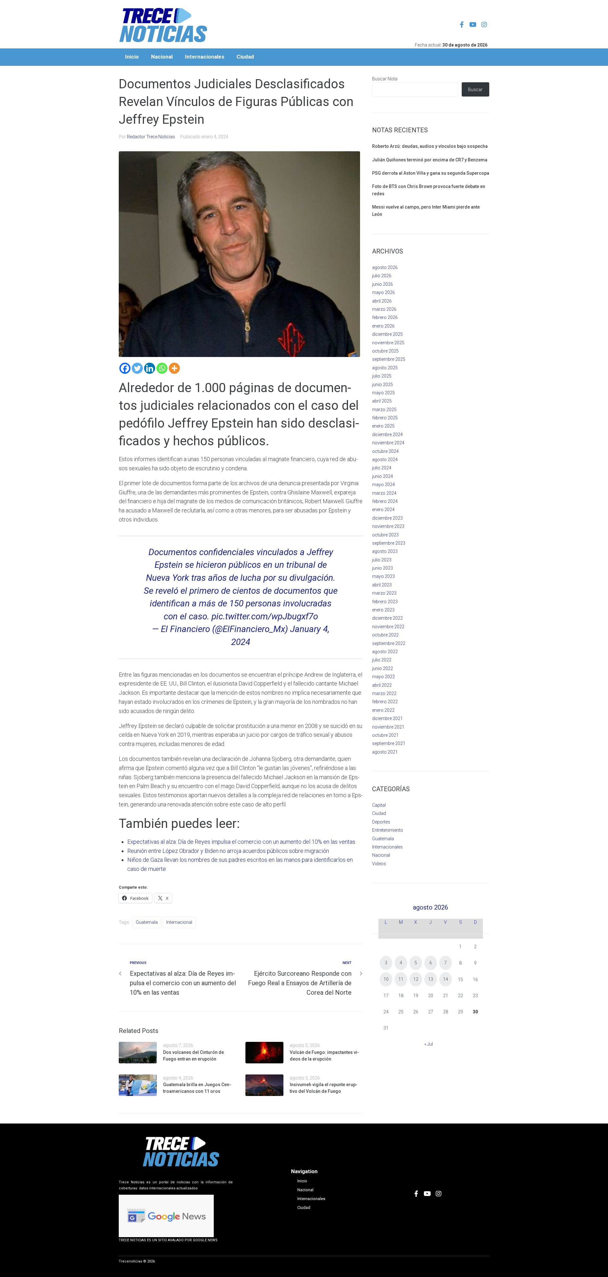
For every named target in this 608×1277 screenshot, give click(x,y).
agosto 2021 (385, 751)
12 (415, 979)
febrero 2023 (385, 601)
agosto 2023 (385, 551)
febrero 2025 (385, 417)
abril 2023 (382, 584)
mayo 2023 (383, 576)
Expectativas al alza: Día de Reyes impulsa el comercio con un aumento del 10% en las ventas (241, 841)
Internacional (179, 922)
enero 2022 (383, 710)
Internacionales (387, 846)
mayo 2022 (383, 676)
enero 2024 (383, 509)
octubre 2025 (385, 351)
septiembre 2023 (388, 543)
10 (386, 979)
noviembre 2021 (388, 726)
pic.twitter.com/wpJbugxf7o (265, 616)
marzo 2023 (384, 593)
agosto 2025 (385, 367)
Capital (379, 805)
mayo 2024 (383, 484)
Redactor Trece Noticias (151, 136)
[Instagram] (484, 25)
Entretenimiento (387, 830)
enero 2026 (383, 326)
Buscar (475, 89)
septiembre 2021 (388, 743)
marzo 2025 (384, 409)
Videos (379, 863)
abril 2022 (382, 685)
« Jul (428, 1044)
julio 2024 (381, 467)
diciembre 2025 (387, 334)
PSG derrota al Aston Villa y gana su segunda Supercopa (430, 173)
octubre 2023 (385, 534)
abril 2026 (382, 301)
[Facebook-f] (462, 25)
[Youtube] (473, 25)
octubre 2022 (385, 634)
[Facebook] (124, 368)
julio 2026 (381, 275)
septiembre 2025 (388, 359)
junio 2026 (382, 284)
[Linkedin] (149, 368)
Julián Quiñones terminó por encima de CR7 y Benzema (429, 159)
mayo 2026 (383, 292)
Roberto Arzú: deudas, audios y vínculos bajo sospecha (430, 146)
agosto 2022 (385, 651)
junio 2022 (382, 668)
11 (400, 979)
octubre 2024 (385, 451)
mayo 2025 (383, 392)
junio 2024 (382, 476)
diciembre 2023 (387, 518)
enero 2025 (383, 426)
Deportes (381, 821)
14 (445, 979)
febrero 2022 (385, 701)
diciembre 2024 (387, 434)
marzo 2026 (384, 309)
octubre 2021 (385, 735)
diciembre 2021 (387, 718)
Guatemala (147, 922)
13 (430, 979)
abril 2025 (382, 401)
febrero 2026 (385, 317)
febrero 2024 (385, 501)
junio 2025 (382, 384)
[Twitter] (137, 368)
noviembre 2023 (388, 526)
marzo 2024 (384, 493)
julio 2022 (381, 659)
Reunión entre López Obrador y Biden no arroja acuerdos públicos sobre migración (228, 851)
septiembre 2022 (388, 643)
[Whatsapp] (162, 368)
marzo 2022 (384, 693)
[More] (174, 368)
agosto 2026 (385, 267)
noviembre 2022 (388, 626)
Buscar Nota (384, 78)
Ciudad (379, 813)
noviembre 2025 (388, 342)
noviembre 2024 (388, 442)
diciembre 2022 (387, 618)
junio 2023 (382, 568)
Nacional (381, 855)
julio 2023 (381, 559)
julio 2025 (381, 376)
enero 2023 (383, 609)
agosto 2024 (385, 459)
